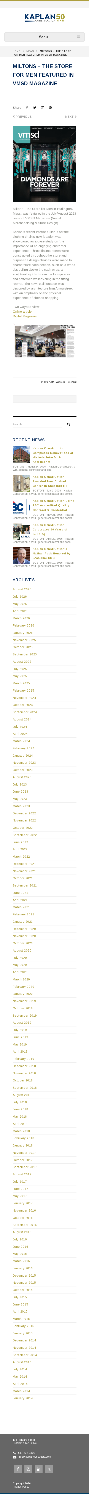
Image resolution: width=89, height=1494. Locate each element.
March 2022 (21, 856)
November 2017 (24, 1152)
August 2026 (22, 589)
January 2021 (23, 921)
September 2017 (25, 1167)
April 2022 (20, 849)
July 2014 (20, 1369)
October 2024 (23, 705)
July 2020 (20, 957)
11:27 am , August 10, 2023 (60, 382)
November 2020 (24, 936)
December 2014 (24, 1340)
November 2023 (24, 762)
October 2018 (23, 1080)
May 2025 (20, 676)
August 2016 (22, 1232)
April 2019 (20, 1051)
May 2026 (20, 604)
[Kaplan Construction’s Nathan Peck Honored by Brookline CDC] (21, 555)
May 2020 (20, 965)
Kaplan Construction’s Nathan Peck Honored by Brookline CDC (51, 553)
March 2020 (21, 979)
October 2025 (23, 647)
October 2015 (23, 1290)
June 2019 (20, 1037)
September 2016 (25, 1225)
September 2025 (25, 654)
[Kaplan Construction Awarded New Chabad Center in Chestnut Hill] (21, 483)
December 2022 (24, 813)
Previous (23, 116)
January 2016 (23, 1268)
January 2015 (23, 1333)
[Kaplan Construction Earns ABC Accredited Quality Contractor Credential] (21, 507)
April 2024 (20, 733)
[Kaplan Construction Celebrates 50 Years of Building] (21, 531)
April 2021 (20, 900)
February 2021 (23, 914)
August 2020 (22, 950)
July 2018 (20, 1102)
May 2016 (20, 1253)
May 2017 (20, 1196)
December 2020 (24, 929)
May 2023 (20, 798)
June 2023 (20, 791)
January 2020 (23, 993)
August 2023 (22, 777)
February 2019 (23, 1058)
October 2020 (23, 943)
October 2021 (23, 878)
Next (70, 116)
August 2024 (22, 719)
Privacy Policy (21, 1486)
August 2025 (22, 661)
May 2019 (20, 1044)
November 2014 (24, 1347)
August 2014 (22, 1362)
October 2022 (23, 827)
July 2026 (20, 596)
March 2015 (21, 1318)
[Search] (67, 423)
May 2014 (20, 1376)
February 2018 (23, 1138)
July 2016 (20, 1239)
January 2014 (23, 1398)
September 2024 (25, 712)
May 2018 (20, 1116)
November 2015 (24, 1282)
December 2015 (24, 1275)
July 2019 (20, 1030)
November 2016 (24, 1210)
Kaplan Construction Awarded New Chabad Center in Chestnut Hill (50, 481)
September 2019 (25, 1015)
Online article (22, 311)
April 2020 (20, 972)
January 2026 (23, 632)
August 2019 (22, 1022)
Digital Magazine (25, 316)
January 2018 (23, 1145)
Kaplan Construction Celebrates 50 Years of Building (50, 529)
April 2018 (20, 1124)
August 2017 (22, 1174)
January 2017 (23, 1203)
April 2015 (20, 1311)
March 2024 (21, 741)
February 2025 (23, 690)
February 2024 (23, 748)
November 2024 (24, 697)
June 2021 (20, 892)
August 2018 (22, 1095)
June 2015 (20, 1304)
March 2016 (21, 1261)
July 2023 (20, 784)
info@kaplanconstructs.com (35, 1456)
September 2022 (25, 835)
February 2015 (23, 1326)
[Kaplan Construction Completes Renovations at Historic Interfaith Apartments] (21, 454)
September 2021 (25, 885)
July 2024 (20, 726)
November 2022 (24, 820)
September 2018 (25, 1087)
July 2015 (20, 1297)
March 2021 (21, 907)
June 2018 (20, 1109)
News (30, 51)
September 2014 (25, 1355)
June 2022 (20, 842)
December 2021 (24, 864)
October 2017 (23, 1160)
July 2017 (20, 1181)
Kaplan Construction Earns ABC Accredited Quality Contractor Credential (54, 505)
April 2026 (20, 611)
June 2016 (20, 1246)
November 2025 (24, 640)
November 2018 (24, 1073)
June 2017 (20, 1189)
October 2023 (23, 770)
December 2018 (24, 1066)
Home (16, 51)
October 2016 (23, 1217)
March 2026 (21, 618)
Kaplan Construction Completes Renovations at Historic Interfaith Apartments (53, 455)
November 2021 (24, 871)
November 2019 (24, 1001)
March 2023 (21, 806)
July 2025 (20, 669)
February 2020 (23, 986)
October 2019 (23, 1008)
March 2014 (21, 1391)
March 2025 (21, 683)
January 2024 (23, 755)
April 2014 (20, 1384)
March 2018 (21, 1131)
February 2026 (23, 625)
